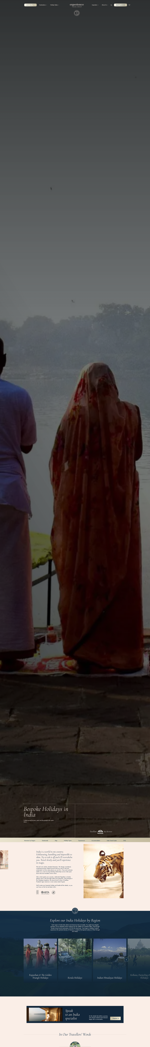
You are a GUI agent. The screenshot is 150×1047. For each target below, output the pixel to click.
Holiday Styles (54, 5)
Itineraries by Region (29, 841)
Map (56, 841)
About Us (104, 5)
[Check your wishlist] (129, 5)
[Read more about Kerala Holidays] (75, 960)
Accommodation (96, 841)
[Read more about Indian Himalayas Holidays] (109, 960)
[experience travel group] (77, 6)
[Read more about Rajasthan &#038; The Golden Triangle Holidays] (40, 960)
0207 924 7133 (30, 5)
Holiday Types (68, 841)
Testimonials (45, 841)
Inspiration (94, 5)
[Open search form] (111, 5)
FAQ (124, 841)
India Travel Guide (112, 841)
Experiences (81, 841)
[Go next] (126, 959)
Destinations (42, 5)
